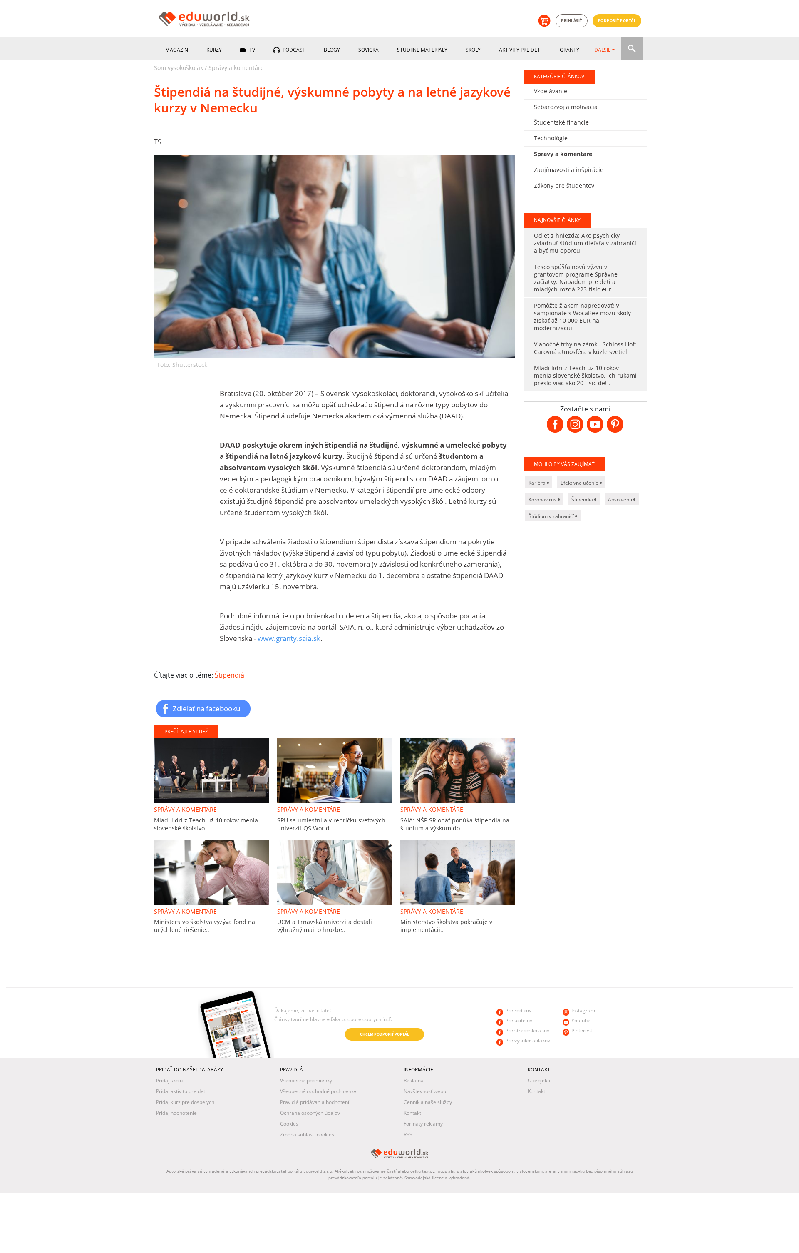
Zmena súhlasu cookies (307, 1134)
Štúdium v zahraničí (552, 516)
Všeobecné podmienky (306, 1080)
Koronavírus (543, 499)
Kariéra (538, 482)
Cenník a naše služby (428, 1102)
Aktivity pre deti (520, 49)
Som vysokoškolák (178, 68)
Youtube (581, 1020)
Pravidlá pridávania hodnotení (314, 1102)
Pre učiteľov (518, 1020)
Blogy (332, 49)
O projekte (540, 1080)
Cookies (289, 1123)
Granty (569, 49)
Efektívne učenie (580, 482)
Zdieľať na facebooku (206, 708)
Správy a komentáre (236, 68)
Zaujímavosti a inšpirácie (568, 170)
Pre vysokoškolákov (527, 1040)
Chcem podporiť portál (384, 1034)
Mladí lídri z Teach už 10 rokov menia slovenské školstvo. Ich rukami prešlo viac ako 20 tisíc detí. (585, 375)
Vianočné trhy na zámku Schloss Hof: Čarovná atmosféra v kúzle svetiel (585, 348)
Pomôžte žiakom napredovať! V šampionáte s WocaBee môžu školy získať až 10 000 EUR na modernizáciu (582, 316)
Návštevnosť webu (425, 1091)
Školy (473, 49)
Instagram (583, 1010)
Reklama (414, 1080)
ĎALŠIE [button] (602, 49)
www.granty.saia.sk (289, 638)
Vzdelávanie (550, 91)
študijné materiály (422, 49)
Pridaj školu (169, 1080)
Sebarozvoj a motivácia (566, 107)
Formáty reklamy (423, 1123)
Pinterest (581, 1030)
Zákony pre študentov (564, 185)
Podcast (293, 49)
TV (251, 49)
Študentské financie (561, 122)
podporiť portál (617, 20)
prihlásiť (571, 20)
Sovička (368, 49)
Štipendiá (229, 675)
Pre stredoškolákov (527, 1030)
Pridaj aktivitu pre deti (181, 1091)
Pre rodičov (518, 1010)
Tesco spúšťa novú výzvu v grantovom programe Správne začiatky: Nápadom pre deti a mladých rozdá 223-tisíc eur (576, 278)
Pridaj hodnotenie (176, 1112)
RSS (408, 1134)
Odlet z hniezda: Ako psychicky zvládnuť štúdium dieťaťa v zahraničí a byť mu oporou (585, 243)
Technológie (551, 138)
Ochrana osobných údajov (310, 1112)
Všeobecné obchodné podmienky (318, 1091)
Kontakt (412, 1112)
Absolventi (620, 499)
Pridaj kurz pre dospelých (185, 1102)
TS (157, 142)
